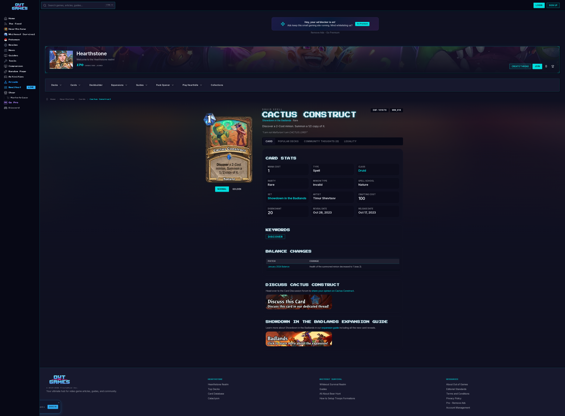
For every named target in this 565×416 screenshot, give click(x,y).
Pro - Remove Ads (456, 403)
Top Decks (214, 389)
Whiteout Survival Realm (333, 384)
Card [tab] (269, 141)
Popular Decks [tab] (288, 141)
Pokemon (14, 39)
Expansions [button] (117, 85)
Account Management (458, 407)
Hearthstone (17, 29)
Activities (16, 77)
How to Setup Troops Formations (337, 398)
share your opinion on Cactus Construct (333, 290)
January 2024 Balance (278, 266)
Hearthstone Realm (218, 384)
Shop (12, 92)
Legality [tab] (350, 141)
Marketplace (19, 97)
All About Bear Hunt (330, 393)
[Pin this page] (47, 99)
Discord (14, 108)
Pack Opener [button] (163, 85)
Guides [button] (140, 85)
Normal (222, 189)
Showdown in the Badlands (276, 120)
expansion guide (330, 327)
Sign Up (553, 5)
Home (12, 18)
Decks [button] (54, 85)
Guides (323, 389)
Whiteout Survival (22, 34)
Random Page (17, 71)
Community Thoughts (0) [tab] (321, 141)
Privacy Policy (453, 398)
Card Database (216, 393)
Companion (16, 66)
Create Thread (520, 66)
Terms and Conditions (457, 393)
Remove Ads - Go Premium (325, 32)
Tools (12, 61)
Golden (236, 189)
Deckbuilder (96, 85)
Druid (362, 170)
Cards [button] (73, 85)
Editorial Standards (456, 389)
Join (537, 66)
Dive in (52, 407)
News (12, 50)
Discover (275, 236)
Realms (13, 45)
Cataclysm (213, 398)
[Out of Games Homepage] (59, 380)
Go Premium (362, 24)
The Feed (15, 24)
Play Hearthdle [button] (190, 85)
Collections (217, 85)
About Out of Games (457, 384)
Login (539, 5)
